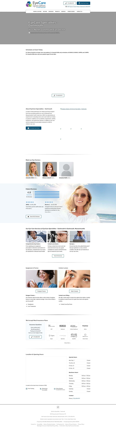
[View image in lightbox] (73, 109)
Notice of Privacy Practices (71, 424)
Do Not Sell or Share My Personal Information (69, 425)
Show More (47, 212)
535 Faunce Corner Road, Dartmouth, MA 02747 (78, 6)
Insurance (51, 11)
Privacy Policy (81, 424)
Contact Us (79, 11)
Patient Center (71, 11)
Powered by (49, 421)
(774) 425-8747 (76, 398)
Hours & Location (37, 11)
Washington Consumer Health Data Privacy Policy (47, 425)
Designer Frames (30, 295)
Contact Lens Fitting (64, 295)
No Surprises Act (60, 424)
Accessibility (39, 424)
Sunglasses (30, 304)
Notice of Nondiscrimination (49, 424)
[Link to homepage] (39, 4)
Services (63, 11)
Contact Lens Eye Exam (66, 304)
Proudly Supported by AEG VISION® (71, 421)
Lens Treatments (32, 306)
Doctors (45, 11)
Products (57, 11)
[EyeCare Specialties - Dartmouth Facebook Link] (58, 407)
